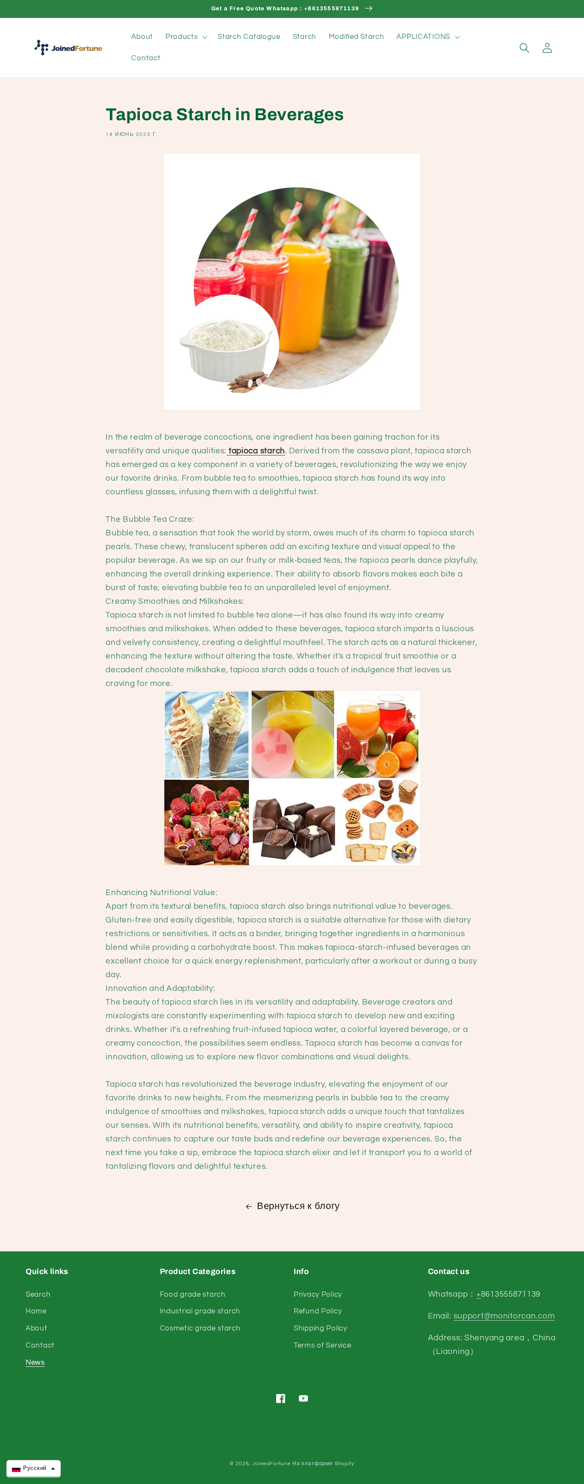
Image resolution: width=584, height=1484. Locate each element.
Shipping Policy (320, 1328)
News (35, 1362)
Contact (40, 1345)
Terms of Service (322, 1345)
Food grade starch (193, 1294)
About (36, 1328)
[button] (185, 37)
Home (36, 1311)
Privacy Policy (318, 1294)
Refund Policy (318, 1311)
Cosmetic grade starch (200, 1328)
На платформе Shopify (323, 1463)
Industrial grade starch (200, 1311)
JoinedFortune (271, 1463)
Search (38, 1294)
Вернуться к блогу (298, 1206)
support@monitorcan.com (504, 1316)
